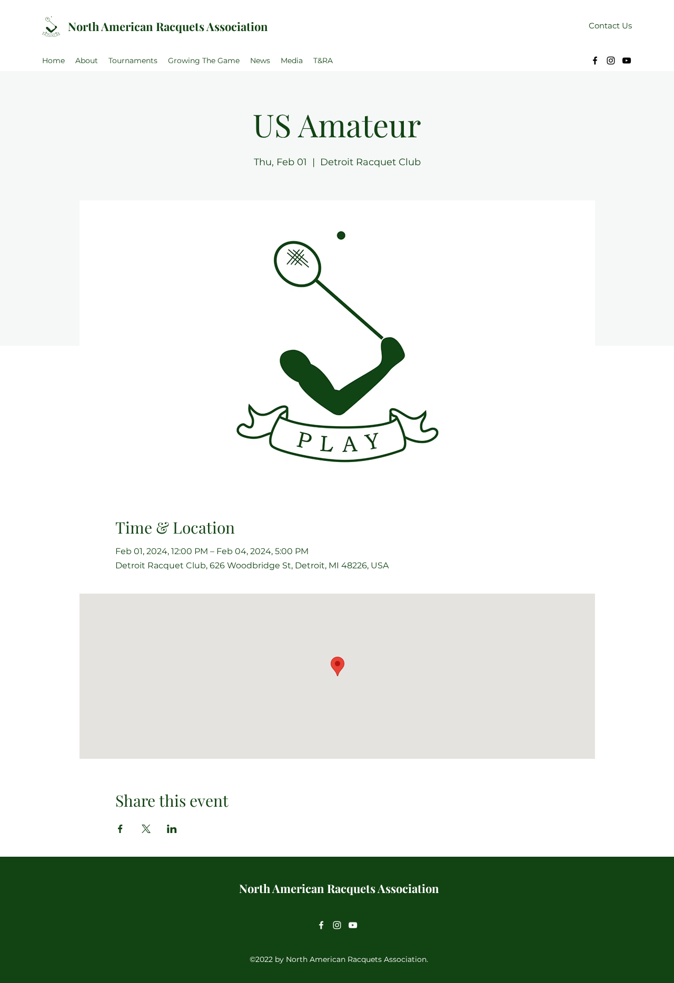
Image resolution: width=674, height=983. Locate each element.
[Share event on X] (146, 829)
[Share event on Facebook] (120, 829)
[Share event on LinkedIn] (172, 829)
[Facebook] (595, 60)
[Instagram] (611, 60)
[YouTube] (626, 60)
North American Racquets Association (168, 26)
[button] (86, 60)
